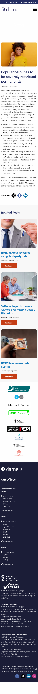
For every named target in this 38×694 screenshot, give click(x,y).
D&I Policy (32, 669)
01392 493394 (8, 541)
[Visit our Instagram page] (34, 676)
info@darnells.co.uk (29, 2)
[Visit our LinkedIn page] (28, 676)
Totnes (3, 547)
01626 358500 (13, 2)
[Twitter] (14, 196)
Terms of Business (21, 669)
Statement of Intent (7, 669)
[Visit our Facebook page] (17, 676)
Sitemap (31, 671)
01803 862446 (8, 564)
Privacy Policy (5, 666)
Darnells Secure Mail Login (10, 671)
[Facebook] (19, 196)
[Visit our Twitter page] (23, 676)
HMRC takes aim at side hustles (15, 365)
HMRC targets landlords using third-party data (15, 254)
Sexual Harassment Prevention (22, 666)
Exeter (3, 517)
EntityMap (23, 671)
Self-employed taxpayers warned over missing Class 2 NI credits (18, 310)
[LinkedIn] (25, 196)
